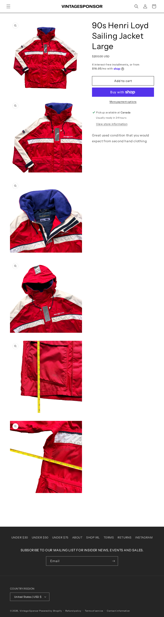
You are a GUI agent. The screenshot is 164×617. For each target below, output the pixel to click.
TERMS (109, 537)
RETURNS (124, 537)
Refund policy (73, 610)
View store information (111, 124)
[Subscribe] (113, 561)
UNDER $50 (40, 537)
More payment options (123, 101)
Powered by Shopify (50, 610)
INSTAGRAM (144, 537)
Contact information (118, 610)
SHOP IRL (93, 537)
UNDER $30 (19, 537)
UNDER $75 (60, 537)
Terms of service (94, 610)
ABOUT (77, 537)
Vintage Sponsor (29, 610)
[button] (8, 6)
